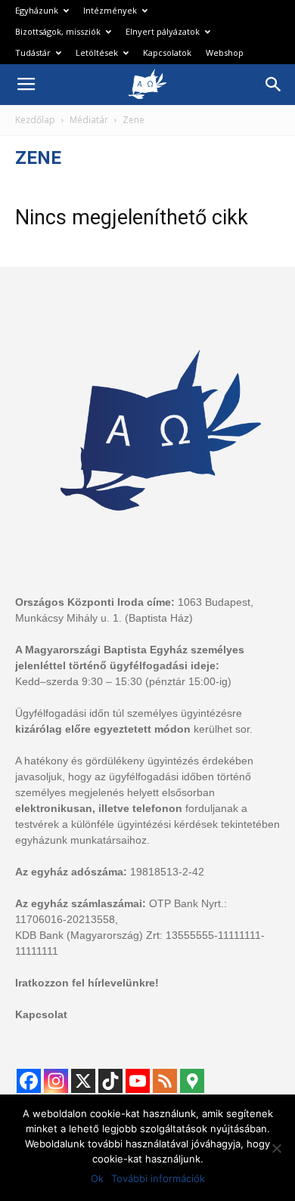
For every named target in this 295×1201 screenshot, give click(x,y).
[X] (83, 1081)
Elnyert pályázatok (163, 31)
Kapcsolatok (167, 52)
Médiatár (89, 119)
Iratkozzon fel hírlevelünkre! (87, 983)
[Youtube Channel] (138, 1081)
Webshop (225, 52)
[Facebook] (29, 1081)
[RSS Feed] (165, 1081)
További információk (158, 1178)
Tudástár (33, 52)
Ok (97, 1178)
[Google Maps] (192, 1081)
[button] (274, 84)
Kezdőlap (35, 119)
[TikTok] (110, 1081)
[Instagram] (56, 1081)
